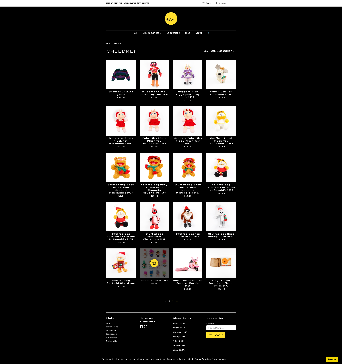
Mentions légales (111, 341)
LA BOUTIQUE (173, 33)
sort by (205, 51)
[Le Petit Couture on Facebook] (141, 327)
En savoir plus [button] (219, 359)
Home (108, 43)
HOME (135, 33)
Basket (208, 3)
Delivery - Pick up (112, 327)
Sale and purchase (112, 334)
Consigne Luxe (111, 330)
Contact (108, 323)
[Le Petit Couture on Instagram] (145, 327)
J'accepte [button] (332, 359)
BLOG (187, 33)
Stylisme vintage (111, 337)
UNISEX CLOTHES (151, 33)
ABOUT (199, 33)
